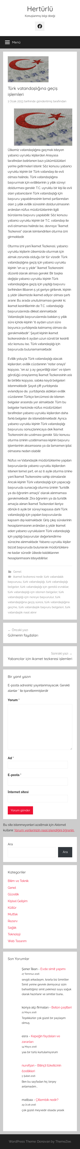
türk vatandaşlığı (34, 582)
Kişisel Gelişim (18, 901)
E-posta (14, 775)
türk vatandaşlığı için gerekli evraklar (44, 587)
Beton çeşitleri (61, 1007)
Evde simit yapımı (52, 969)
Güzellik (13, 894)
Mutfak (13, 914)
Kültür (12, 908)
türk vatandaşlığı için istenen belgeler (32, 592)
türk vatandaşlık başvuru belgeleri (41, 607)
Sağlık (12, 928)
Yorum (14, 700)
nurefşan (28, 1065)
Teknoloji (14, 934)
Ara (10, 844)
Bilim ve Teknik (18, 881)
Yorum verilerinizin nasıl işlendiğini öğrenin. (44, 830)
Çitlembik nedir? (47, 1100)
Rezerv (13, 921)
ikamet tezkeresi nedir (28, 576)
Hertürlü (40, 8)
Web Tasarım (17, 941)
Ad (11, 758)
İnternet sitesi (18, 792)
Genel (17, 571)
